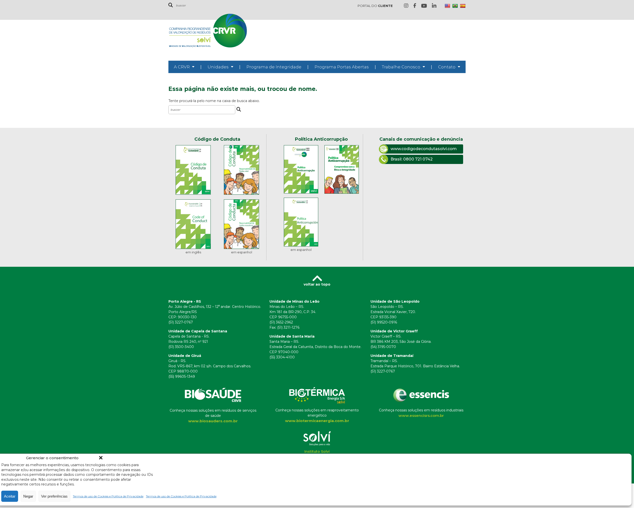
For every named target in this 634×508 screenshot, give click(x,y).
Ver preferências (54, 496)
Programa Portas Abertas (342, 66)
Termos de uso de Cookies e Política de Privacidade (108, 496)
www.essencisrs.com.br (421, 415)
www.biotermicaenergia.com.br (317, 420)
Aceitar (9, 496)
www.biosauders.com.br (213, 421)
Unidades (218, 66)
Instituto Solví (317, 451)
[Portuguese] (455, 6)
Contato (446, 66)
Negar (28, 496)
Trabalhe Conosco (401, 66)
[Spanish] (463, 6)
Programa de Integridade (273, 66)
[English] (447, 6)
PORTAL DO (375, 6)
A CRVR (182, 66)
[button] (100, 457)
